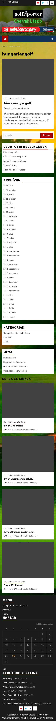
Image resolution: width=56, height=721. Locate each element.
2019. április (8, 225)
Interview (7, 337)
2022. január (8, 212)
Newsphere (34, 718)
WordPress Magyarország (15, 371)
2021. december (10, 216)
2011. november (10, 286)
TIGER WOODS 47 (10, 699)
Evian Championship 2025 (14, 156)
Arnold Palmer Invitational (14, 161)
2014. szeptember (11, 251)
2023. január (8, 194)
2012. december (10, 264)
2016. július (8, 247)
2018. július (8, 234)
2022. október (9, 199)
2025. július (8, 185)
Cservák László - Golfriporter (26, 430)
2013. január (8, 260)
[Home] (5, 39)
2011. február (9, 317)
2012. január (8, 277)
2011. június (8, 299)
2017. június (8, 238)
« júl (4, 669)
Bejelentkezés (9, 358)
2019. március (9, 229)
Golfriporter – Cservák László (16, 333)
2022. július (8, 203)
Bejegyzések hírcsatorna (14, 362)
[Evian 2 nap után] (28, 400)
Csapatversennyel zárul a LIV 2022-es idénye (22, 704)
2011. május (8, 304)
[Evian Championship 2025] (28, 454)
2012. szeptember (11, 269)
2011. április (8, 308)
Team (5, 342)
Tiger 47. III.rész (10, 165)
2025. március (9, 190)
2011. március (9, 312)
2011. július (8, 295)
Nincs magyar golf (17, 103)
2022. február (9, 207)
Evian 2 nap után (10, 152)
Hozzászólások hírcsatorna (15, 366)
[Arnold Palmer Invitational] (28, 507)
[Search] (52, 38)
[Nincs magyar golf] (28, 77)
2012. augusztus (10, 273)
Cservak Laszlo (23, 108)
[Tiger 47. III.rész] (28, 560)
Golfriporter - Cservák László (14, 99)
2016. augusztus (10, 242)
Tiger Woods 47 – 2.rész (14, 170)
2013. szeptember (11, 256)
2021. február (9, 221)
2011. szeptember (11, 291)
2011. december (10, 282)
